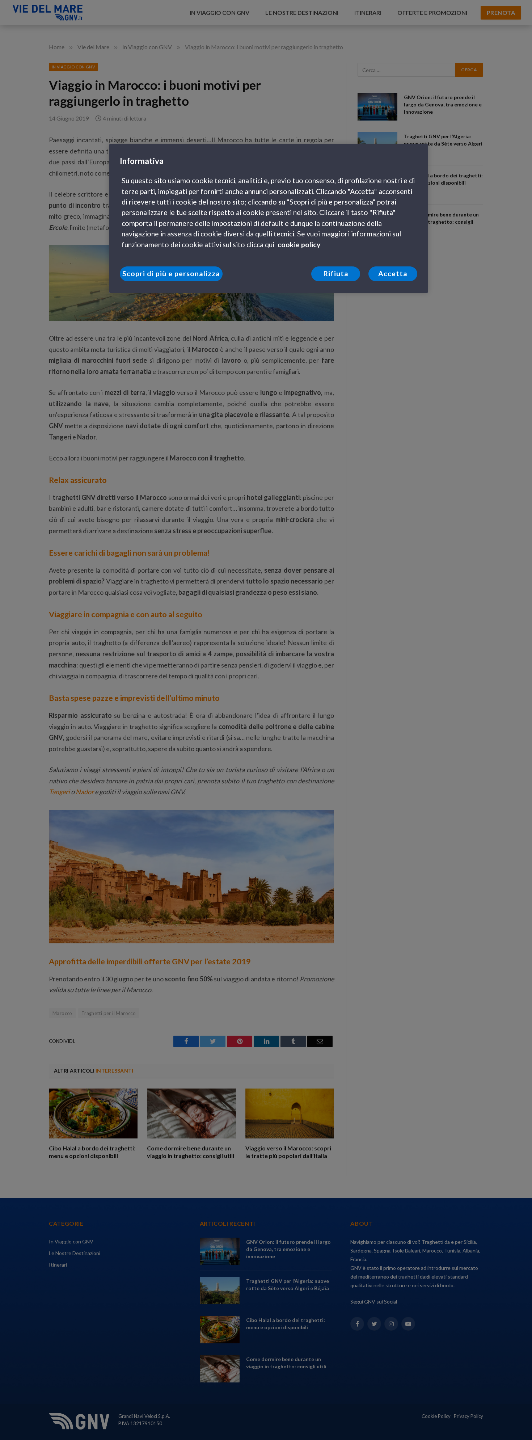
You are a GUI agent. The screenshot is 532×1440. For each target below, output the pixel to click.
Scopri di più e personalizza (171, 273)
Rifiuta (336, 273)
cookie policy (299, 244)
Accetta (393, 273)
